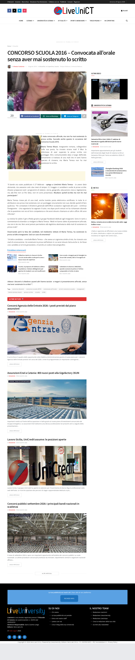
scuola (37, 292)
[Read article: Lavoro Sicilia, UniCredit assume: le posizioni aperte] (46, 465)
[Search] (127, 21)
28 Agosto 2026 (65, 260)
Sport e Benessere (77, 21)
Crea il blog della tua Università (63, 625)
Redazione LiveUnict (100, 612)
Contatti (70, 2)
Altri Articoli (47, 573)
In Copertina (109, 21)
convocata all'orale (50, 289)
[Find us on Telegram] (20, 11)
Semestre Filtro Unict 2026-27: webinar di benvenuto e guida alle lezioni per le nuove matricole (106, 141)
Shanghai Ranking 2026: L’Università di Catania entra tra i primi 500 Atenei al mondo (115, 171)
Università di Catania (45, 21)
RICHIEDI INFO (69, 598)
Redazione (12, 312)
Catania (29, 21)
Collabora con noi (54, 2)
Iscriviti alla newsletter (101, 625)
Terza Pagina (95, 21)
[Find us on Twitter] (14, 11)
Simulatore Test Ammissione (38, 2)
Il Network (10, 2)
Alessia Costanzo (18, 66)
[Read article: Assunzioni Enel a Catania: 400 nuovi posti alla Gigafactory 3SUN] (46, 399)
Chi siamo (55, 612)
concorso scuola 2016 (33, 289)
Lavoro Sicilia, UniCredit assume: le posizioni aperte (36, 439)
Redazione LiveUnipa (100, 618)
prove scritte (28, 292)
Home (21, 21)
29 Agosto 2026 (24, 262)
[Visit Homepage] (74, 10)
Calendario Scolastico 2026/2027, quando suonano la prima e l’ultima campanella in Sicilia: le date (71, 269)
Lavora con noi (57, 621)
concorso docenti (18, 289)
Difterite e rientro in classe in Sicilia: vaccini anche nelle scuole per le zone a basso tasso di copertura (31, 257)
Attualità (61, 21)
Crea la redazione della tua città (104, 621)
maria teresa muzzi (15, 292)
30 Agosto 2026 (22, 312)
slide (43, 292)
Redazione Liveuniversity (101, 615)
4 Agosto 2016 (32, 66)
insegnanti (80, 289)
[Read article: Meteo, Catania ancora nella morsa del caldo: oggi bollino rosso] (109, 206)
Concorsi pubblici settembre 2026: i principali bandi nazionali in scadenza (43, 505)
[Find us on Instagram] (25, 11)
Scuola (57, 66)
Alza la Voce (25, 2)
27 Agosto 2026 (24, 273)
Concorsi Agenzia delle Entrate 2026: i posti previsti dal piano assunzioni (41, 307)
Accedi (125, 11)
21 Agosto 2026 (65, 273)
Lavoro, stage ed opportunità (19, 317)
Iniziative (17, 2)
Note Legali (13, 631)
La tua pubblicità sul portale (62, 615)
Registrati (77, 2)
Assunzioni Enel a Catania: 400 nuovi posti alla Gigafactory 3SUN (43, 373)
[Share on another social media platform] (84, 116)
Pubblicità (63, 2)
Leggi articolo (15, 364)
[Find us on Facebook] (9, 11)
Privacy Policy (112, 642)
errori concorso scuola (67, 289)
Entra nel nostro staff (59, 618)
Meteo (95, 195)
